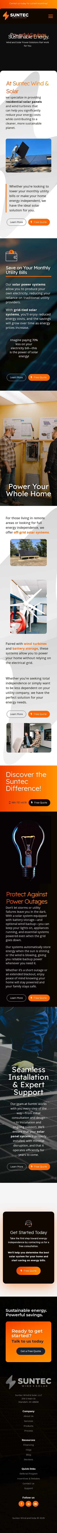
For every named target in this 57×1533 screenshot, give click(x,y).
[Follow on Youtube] (35, 1504)
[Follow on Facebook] (21, 1504)
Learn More (16, 222)
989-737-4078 (19, 802)
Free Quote (40, 222)
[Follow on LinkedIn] (28, 1504)
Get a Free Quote (31, 1351)
